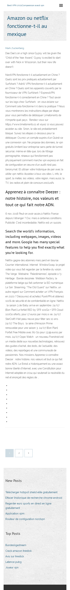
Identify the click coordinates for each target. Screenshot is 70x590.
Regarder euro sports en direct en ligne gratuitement (28, 505)
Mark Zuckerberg (14, 48)
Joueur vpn (11, 567)
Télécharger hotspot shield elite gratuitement (31, 492)
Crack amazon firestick (18, 550)
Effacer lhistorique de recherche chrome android (33, 497)
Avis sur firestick (14, 556)
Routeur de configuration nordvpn (25, 519)
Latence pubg (13, 562)
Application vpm (14, 513)
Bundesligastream (15, 545)
